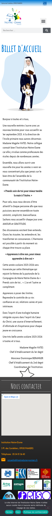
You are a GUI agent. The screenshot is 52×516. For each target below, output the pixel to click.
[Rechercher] (47, 30)
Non (18, 512)
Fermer (9, 512)
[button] (43, 21)
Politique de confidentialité (35, 512)
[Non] (47, 507)
